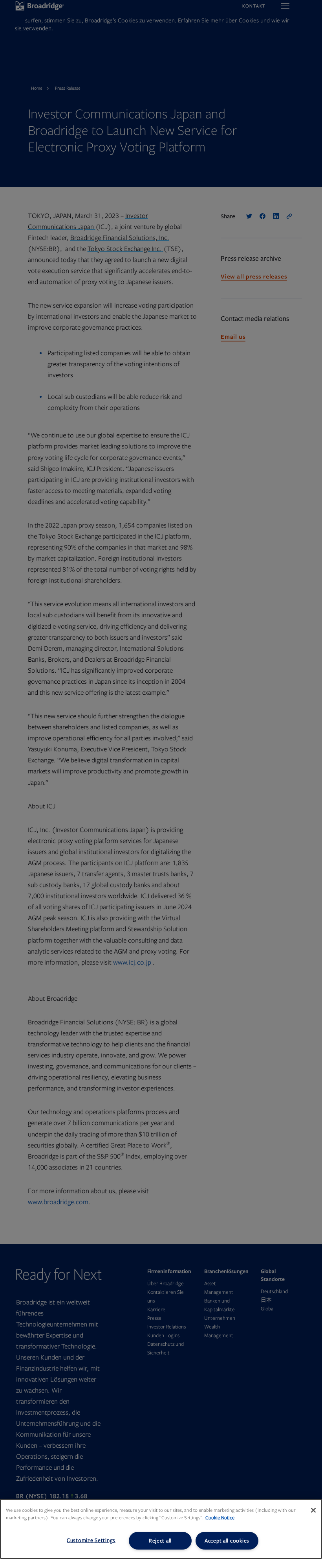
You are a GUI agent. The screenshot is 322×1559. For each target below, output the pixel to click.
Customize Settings (91, 1540)
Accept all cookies (227, 1540)
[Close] (313, 1510)
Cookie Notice (219, 1518)
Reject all (160, 1540)
